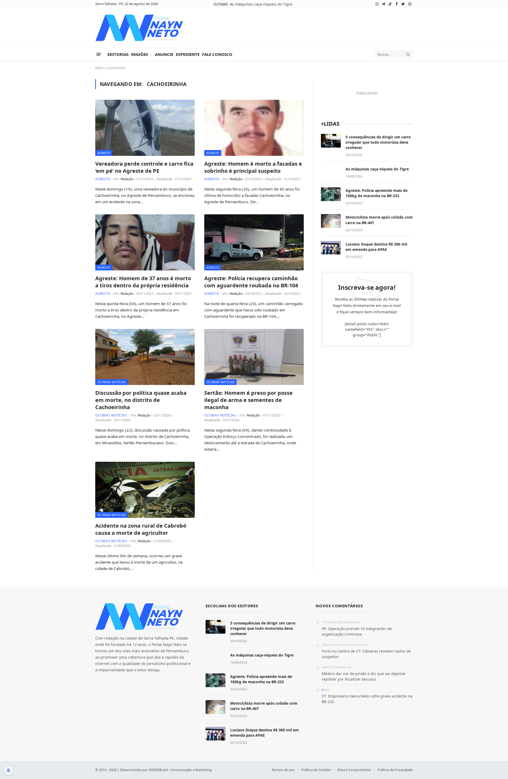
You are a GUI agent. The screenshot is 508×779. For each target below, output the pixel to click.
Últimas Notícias (111, 382)
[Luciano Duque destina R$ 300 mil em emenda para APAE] (331, 248)
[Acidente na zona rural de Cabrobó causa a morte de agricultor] (145, 490)
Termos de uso (282, 769)
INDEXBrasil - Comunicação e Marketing (180, 769)
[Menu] (99, 54)
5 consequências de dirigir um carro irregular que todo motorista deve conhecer (378, 142)
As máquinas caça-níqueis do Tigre (261, 4)
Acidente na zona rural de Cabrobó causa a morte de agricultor (140, 529)
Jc (323, 690)
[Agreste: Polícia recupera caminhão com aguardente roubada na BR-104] (254, 242)
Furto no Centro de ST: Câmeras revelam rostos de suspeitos (366, 654)
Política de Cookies (316, 769)
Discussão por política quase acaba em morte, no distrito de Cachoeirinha (141, 400)
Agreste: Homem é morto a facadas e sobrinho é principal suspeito (253, 167)
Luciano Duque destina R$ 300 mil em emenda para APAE (376, 247)
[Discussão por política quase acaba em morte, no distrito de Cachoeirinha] (145, 357)
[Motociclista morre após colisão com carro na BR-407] (331, 221)
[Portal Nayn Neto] (139, 28)
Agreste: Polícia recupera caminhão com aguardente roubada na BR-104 (251, 282)
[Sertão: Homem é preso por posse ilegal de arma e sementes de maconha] (254, 357)
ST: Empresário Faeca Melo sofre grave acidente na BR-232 (367, 699)
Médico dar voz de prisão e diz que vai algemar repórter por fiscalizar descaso (364, 676)
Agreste (103, 153)
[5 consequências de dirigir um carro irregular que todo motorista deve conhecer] (331, 141)
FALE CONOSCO (217, 54)
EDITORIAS (118, 54)
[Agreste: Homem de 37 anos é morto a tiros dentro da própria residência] (145, 242)
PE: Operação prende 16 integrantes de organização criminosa (357, 631)
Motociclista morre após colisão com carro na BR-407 (379, 220)
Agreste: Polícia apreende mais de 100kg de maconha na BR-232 (376, 193)
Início (99, 68)
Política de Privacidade (395, 769)
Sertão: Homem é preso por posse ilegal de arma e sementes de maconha (248, 400)
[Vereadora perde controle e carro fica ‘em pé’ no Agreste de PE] (145, 128)
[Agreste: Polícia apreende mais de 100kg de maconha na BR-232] (331, 194)
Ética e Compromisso (354, 769)
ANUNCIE (164, 54)
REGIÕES (139, 54)
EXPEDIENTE (187, 54)
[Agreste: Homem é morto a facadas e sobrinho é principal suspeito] (254, 128)
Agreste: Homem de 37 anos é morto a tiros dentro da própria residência (143, 282)
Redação (127, 179)
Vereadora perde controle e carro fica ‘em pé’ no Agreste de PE (144, 167)
